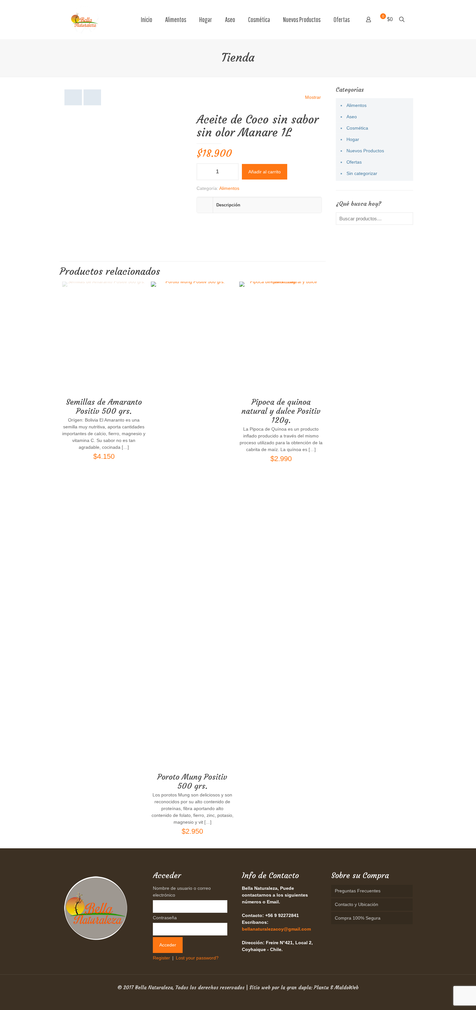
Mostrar (313, 97)
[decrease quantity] (204, 172)
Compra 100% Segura (357, 918)
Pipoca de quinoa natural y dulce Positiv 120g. (281, 411)
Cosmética (357, 128)
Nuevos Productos (365, 150)
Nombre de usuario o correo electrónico (182, 892)
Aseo (351, 116)
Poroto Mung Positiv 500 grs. (192, 781)
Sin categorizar (361, 173)
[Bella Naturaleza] (84, 19)
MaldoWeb (346, 987)
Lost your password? (197, 957)
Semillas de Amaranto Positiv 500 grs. (104, 406)
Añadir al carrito (264, 171)
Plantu (321, 987)
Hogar (352, 139)
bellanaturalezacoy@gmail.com (276, 929)
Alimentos (229, 188)
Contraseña (165, 917)
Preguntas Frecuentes (357, 890)
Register (161, 957)
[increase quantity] (231, 172)
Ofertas (354, 162)
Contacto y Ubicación (356, 904)
